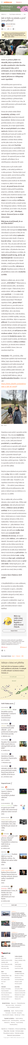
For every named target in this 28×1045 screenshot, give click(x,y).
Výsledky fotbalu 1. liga (6, 975)
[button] (14, 47)
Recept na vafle (18, 981)
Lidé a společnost (7, 870)
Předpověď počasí (21, 1003)
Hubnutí (18, 656)
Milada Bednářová (5, 803)
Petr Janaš (6, 833)
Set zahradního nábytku (8, 1014)
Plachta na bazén (19, 1010)
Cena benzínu (18, 1005)
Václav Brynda (10, 24)
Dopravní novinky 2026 (20, 992)
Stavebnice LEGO (6, 1020)
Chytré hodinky (19, 1022)
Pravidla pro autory (8, 1033)
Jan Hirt (16, 962)
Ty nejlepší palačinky (19, 973)
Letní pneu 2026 (18, 988)
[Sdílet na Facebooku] (2, 650)
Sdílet (10, 29)
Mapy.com (13, 1003)
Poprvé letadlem (5, 990)
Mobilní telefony (19, 1018)
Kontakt (12, 1031)
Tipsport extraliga (5, 977)
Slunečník (14, 1012)
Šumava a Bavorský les (6, 992)
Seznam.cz (19, 2)
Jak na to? (14, 680)
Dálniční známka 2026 (20, 990)
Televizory (13, 1022)
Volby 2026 (3, 958)
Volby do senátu (4, 966)
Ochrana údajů (19, 1031)
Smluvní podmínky (20, 1029)
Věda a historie (6, 820)
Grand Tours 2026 (19, 968)
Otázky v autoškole (19, 996)
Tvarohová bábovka (19, 979)
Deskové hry (7, 1022)
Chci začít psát (13, 676)
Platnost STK (18, 998)
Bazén (12, 1010)
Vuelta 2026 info (18, 958)
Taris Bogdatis (4, 868)
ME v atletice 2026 (5, 979)
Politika (4, 836)
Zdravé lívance (18, 977)
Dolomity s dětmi (5, 998)
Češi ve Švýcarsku (5, 994)
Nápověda (6, 1031)
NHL (2, 983)
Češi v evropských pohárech (13, 1007)
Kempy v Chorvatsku (6, 988)
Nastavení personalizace (13, 1035)
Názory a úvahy (6, 710)
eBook (4, 29)
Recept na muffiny (19, 975)
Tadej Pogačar (18, 964)
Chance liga (4, 973)
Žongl (2, 787)
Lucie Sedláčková (5, 886)
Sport (13, 656)
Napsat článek (14, 630)
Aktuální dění (6, 854)
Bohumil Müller (5, 817)
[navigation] (2, 2)
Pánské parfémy (13, 1024)
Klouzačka (19, 1012)
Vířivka (22, 1014)
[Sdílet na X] (4, 650)
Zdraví (3, 726)
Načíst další (14, 905)
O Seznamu (11, 1029)
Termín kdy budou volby (6, 964)
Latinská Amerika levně (6, 996)
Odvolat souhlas (19, 1033)
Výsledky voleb (4, 962)
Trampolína (8, 1012)
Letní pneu (22, 1020)
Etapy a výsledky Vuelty (20, 960)
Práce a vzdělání (6, 805)
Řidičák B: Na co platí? (20, 994)
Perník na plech (18, 983)
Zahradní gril (17, 1014)
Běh (23, 656)
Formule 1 (3, 981)
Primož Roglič (18, 966)
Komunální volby (5, 968)
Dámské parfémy (15, 1020)
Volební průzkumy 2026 (6, 960)
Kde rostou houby (10, 1005)
